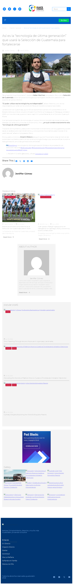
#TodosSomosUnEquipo (54, 148)
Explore (8, 348)
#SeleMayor (12, 145)
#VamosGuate (26, 148)
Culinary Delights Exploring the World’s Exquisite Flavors (25, 415)
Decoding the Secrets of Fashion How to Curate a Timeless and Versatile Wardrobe (35, 378)
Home (4, 28)
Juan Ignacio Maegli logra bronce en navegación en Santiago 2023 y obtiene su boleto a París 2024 (54, 228)
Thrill (14, 348)
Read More (7, 237)
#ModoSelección (38, 148)
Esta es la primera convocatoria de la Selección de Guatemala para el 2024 (16, 227)
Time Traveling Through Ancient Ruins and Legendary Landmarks (28, 341)
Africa (8, 311)
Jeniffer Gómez (10, 51)
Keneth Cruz (43, 224)
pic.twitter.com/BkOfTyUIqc (16, 150)
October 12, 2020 (41, 154)
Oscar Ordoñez (8, 224)
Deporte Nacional (15, 28)
